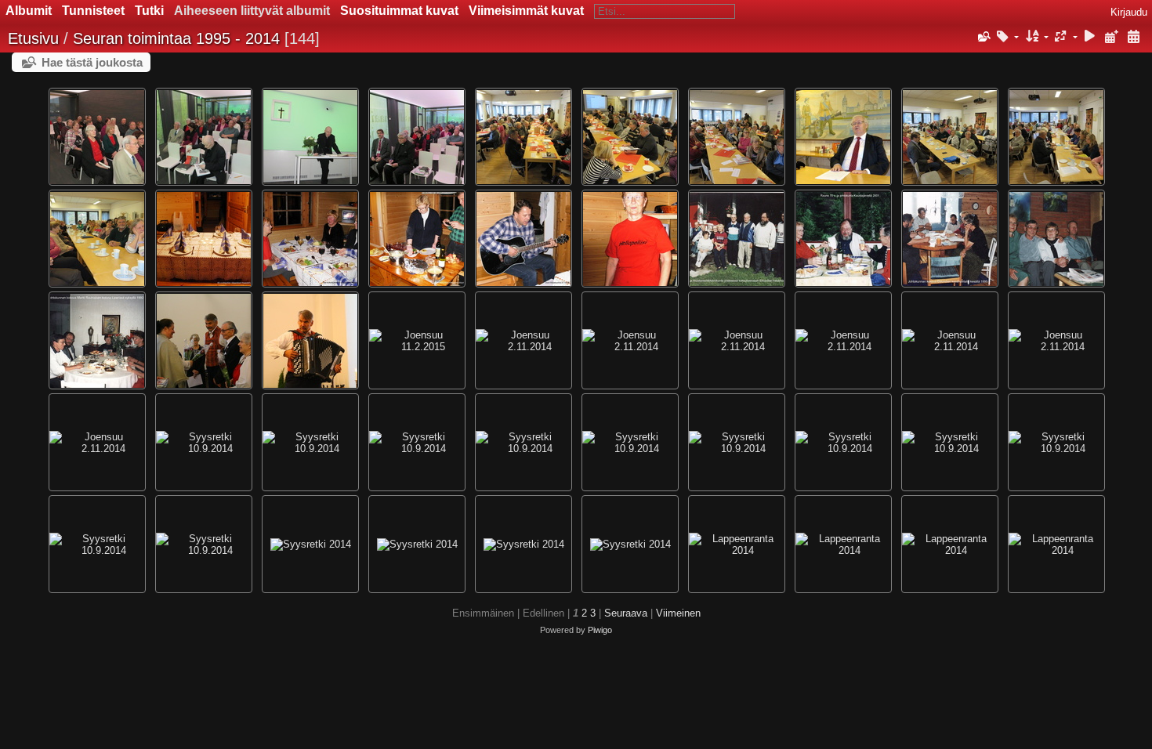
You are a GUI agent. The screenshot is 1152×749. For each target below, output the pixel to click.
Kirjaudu (1128, 12)
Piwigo (600, 630)
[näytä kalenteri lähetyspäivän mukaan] (1111, 37)
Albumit (28, 10)
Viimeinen (678, 613)
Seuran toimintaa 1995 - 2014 (176, 38)
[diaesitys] (1090, 37)
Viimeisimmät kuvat (526, 10)
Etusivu (33, 38)
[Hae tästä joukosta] (983, 36)
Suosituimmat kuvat (399, 10)
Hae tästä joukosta (92, 62)
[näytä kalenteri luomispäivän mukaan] (1133, 37)
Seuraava (625, 613)
